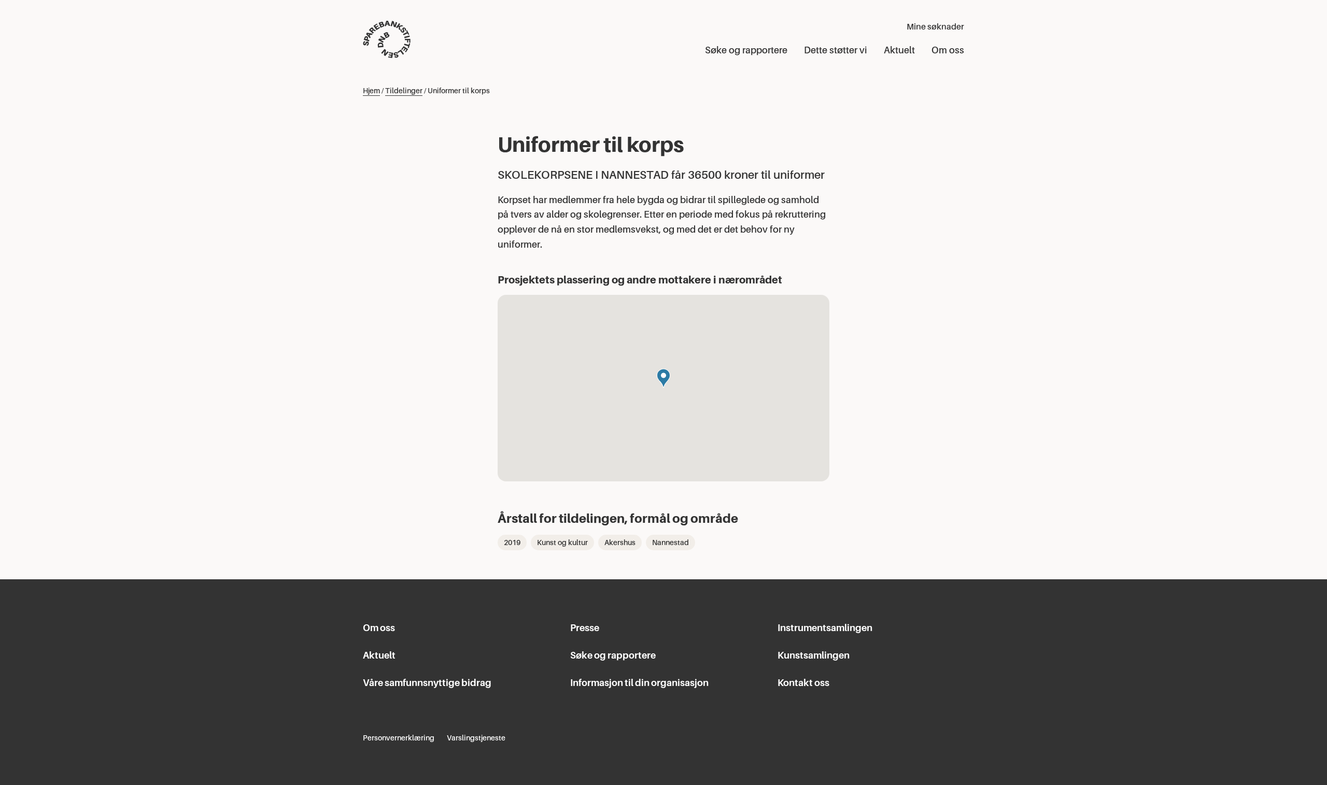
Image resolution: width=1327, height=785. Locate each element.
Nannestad (670, 542)
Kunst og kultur (562, 542)
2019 (512, 542)
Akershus (620, 542)
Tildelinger (403, 91)
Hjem (371, 91)
